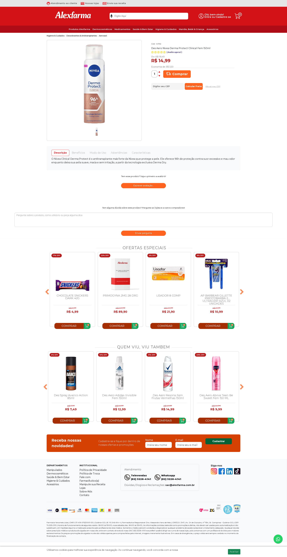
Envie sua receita (116, 3)
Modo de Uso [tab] (98, 152)
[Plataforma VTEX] (203, 510)
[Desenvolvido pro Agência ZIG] (212, 510)
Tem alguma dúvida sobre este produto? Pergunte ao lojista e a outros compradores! (143, 208)
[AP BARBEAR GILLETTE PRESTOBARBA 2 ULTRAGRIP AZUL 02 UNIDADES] (216, 274)
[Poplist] (227, 509)
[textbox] (149, 16)
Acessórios (212, 29)
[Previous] (47, 292)
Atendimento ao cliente (63, 3)
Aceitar (234, 551)
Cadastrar (218, 441)
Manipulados (54, 470)
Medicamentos (122, 29)
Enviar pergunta (143, 233)
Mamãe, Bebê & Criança (191, 29)
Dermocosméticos (102, 29)
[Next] (242, 292)
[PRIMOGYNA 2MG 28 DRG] (120, 274)
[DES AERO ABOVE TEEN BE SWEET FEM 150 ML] (216, 374)
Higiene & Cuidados (166, 29)
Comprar (180, 74)
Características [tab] (141, 152)
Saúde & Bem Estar (143, 29)
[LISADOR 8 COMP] (168, 274)
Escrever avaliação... (143, 185)
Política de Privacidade (93, 470)
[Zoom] (97, 132)
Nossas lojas (91, 3)
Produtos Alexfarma (79, 29)
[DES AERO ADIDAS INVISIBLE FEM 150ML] (119, 374)
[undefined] (94, 84)
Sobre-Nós (86, 491)
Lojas (82, 488)
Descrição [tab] (60, 152)
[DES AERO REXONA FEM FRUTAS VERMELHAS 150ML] (168, 374)
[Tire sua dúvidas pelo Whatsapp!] (278, 539)
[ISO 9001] (219, 507)
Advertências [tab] (119, 152)
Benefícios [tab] (78, 152)
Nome (149, 440)
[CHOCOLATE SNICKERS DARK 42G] (72, 274)
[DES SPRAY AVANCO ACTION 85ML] (71, 374)
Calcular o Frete (167, 86)
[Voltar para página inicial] (73, 16)
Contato (84, 495)
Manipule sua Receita (92, 484)
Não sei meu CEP (213, 86)
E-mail (179, 440)
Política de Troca (90, 473)
